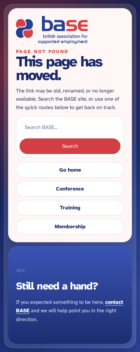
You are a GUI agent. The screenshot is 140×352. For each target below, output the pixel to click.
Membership (70, 226)
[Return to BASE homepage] (70, 30)
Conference (70, 188)
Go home (70, 169)
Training (70, 207)
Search (70, 146)
